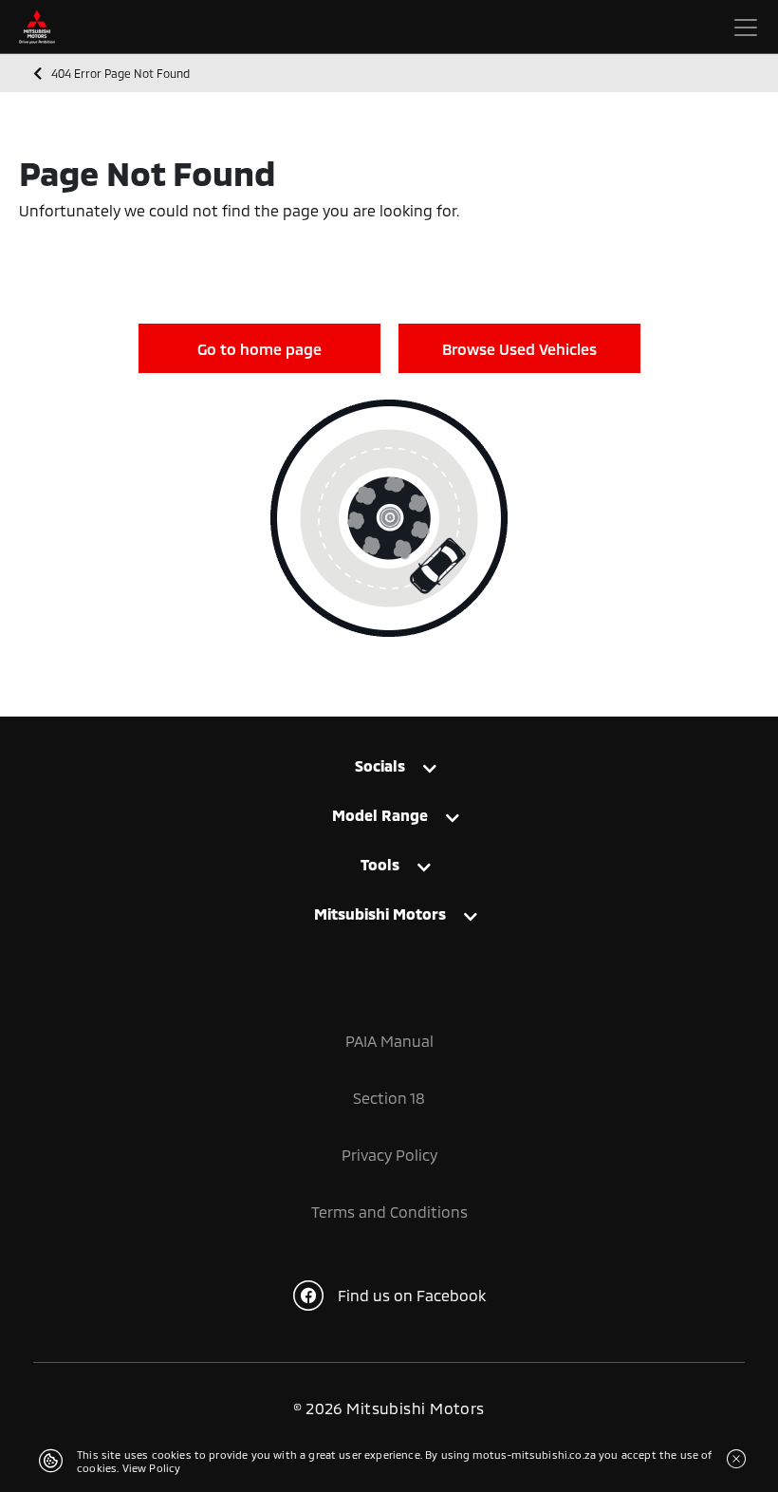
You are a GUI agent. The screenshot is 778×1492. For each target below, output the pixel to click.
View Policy (151, 1468)
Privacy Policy (389, 1155)
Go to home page (259, 349)
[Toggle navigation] (745, 27)
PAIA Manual (389, 1041)
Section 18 (389, 1098)
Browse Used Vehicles (519, 349)
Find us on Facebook (412, 1295)
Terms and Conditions (389, 1212)
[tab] (389, 775)
